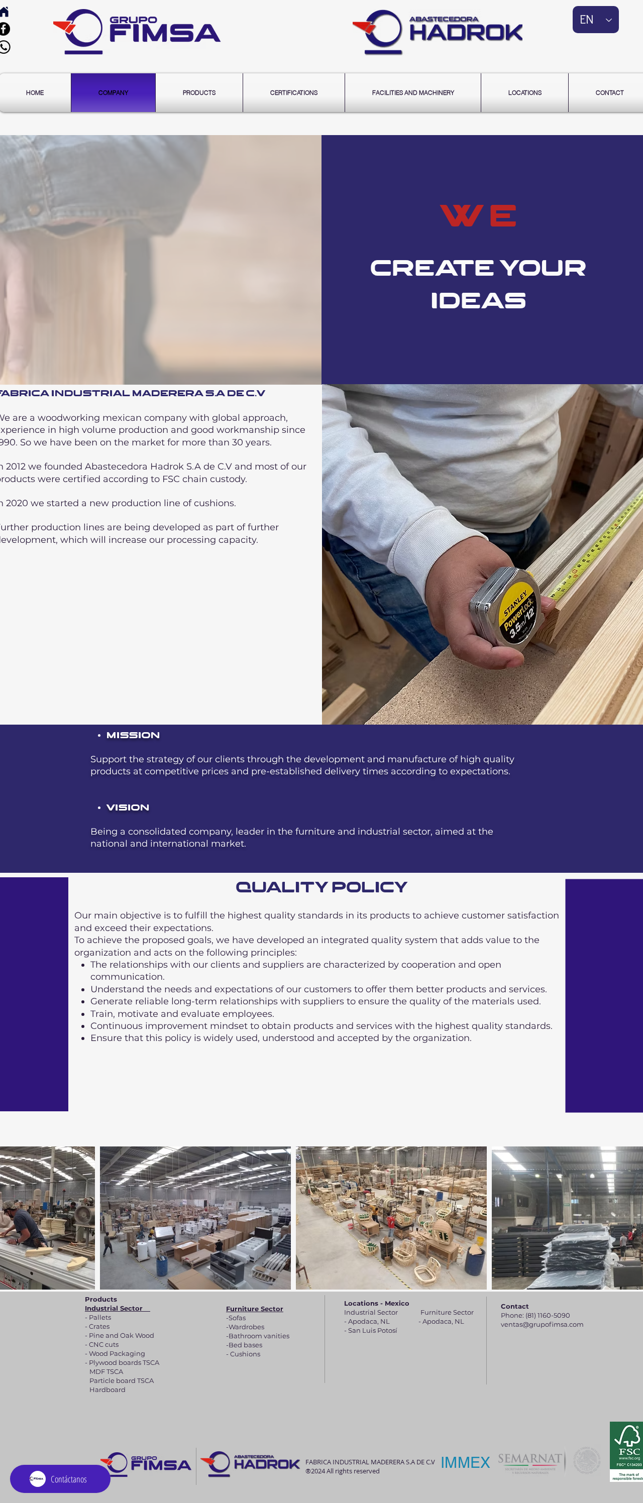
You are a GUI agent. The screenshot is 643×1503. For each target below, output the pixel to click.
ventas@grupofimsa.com (542, 1324)
